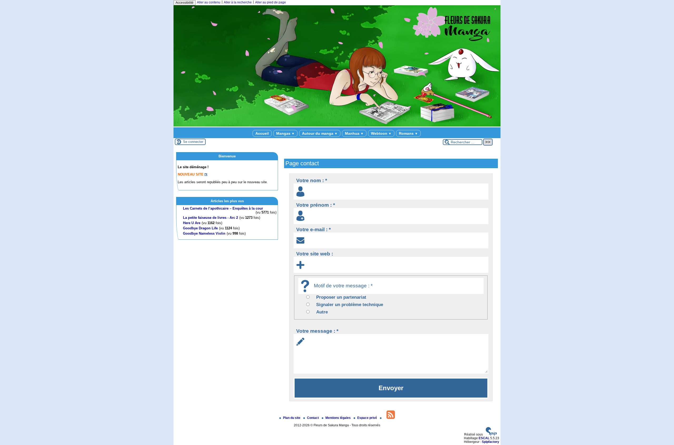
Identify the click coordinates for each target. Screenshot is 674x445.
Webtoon (381, 133)
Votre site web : (314, 254)
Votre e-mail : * (313, 229)
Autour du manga (320, 133)
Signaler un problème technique (349, 304)
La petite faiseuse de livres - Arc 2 (210, 218)
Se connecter (193, 142)
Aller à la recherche (238, 2)
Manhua (354, 133)
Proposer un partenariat (341, 297)
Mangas (285, 133)
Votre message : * (317, 331)
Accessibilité (185, 2)
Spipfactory (490, 442)
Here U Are (191, 223)
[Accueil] (337, 125)
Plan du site (292, 418)
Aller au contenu (208, 2)
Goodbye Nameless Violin (204, 233)
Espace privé (367, 418)
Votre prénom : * (315, 205)
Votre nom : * (311, 180)
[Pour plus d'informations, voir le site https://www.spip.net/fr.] (491, 434)
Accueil (262, 133)
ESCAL (484, 438)
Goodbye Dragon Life (200, 228)
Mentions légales (338, 418)
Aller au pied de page (270, 2)
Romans (408, 133)
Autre (322, 312)
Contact (313, 418)
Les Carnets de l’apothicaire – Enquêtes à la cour (223, 208)
